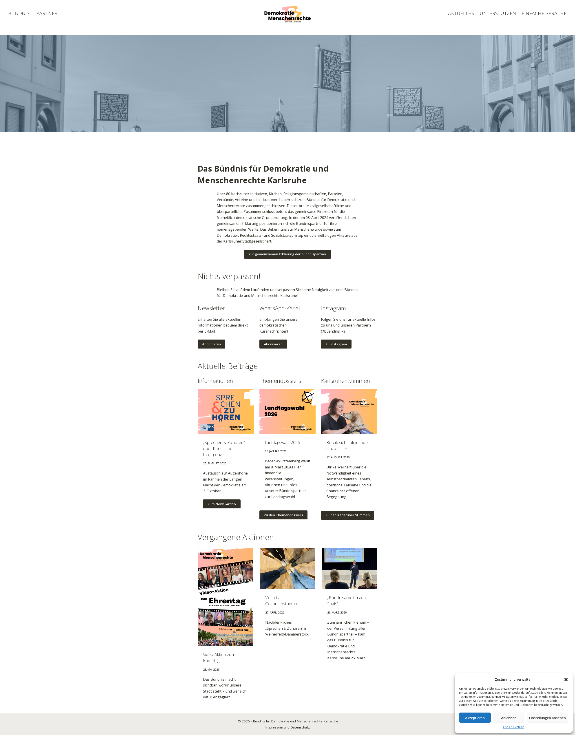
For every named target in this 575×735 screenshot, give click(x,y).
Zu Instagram (336, 344)
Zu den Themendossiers (283, 515)
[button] (566, 679)
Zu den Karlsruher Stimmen (347, 515)
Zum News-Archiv (222, 504)
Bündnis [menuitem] (19, 13)
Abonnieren (211, 344)
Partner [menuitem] (46, 13)
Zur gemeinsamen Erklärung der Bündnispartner (287, 254)
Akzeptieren (475, 717)
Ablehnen (508, 717)
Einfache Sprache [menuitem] (544, 13)
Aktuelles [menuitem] (461, 13)
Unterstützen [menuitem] (498, 13)
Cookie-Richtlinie (513, 727)
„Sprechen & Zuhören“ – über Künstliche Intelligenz (225, 448)
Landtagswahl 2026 (282, 442)
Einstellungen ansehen (547, 717)
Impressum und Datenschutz (287, 727)
